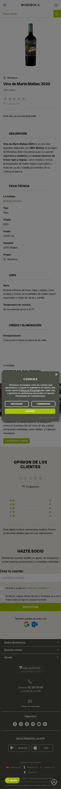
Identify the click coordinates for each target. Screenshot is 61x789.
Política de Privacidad (29, 390)
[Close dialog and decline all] (56, 375)
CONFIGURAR (43, 404)
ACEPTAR (30, 411)
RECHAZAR (16, 404)
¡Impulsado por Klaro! (46, 418)
